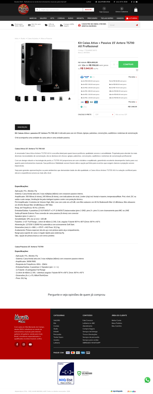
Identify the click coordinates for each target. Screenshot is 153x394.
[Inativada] (66, 373)
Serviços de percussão (91, 337)
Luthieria (57, 343)
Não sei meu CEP (121, 114)
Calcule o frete (84, 114)
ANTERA (86, 53)
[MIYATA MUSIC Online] (25, 9)
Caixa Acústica (32, 38)
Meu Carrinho (117, 326)
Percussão (57, 334)
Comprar (128, 64)
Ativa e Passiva (46, 38)
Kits (55, 323)
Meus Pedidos (117, 323)
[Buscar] (87, 9)
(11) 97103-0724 (104, 2)
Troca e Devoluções (90, 334)
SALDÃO (57, 320)
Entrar (118, 12)
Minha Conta (116, 320)
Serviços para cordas (90, 340)
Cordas (56, 326)
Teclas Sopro (58, 337)
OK (112, 114)
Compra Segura (89, 329)
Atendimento (87, 326)
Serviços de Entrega (90, 332)
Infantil (56, 332)
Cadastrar (124, 12)
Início (17, 38)
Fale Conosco (104, 12)
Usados (56, 340)
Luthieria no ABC (89, 323)
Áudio (23, 38)
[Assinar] (137, 25)
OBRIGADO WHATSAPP (91, 343)
